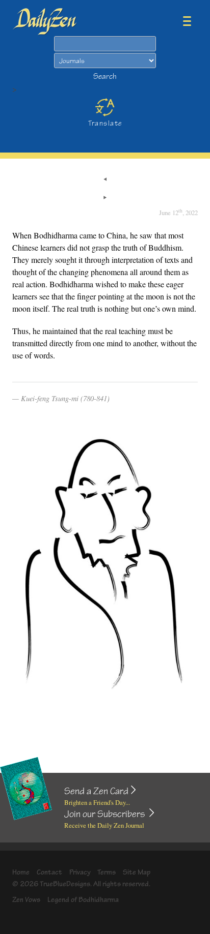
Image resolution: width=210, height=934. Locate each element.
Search (105, 76)
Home (21, 872)
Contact (49, 872)
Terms (106, 872)
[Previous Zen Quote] (105, 180)
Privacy (80, 872)
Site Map (136, 872)
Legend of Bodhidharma (83, 899)
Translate (105, 123)
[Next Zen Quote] (105, 198)
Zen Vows (26, 899)
